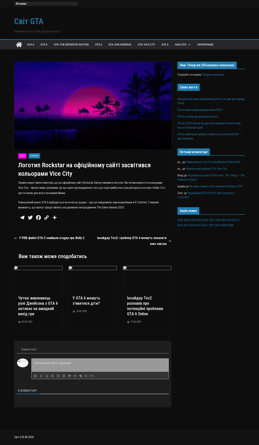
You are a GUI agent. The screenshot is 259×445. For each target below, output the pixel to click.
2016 (180, 225)
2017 (237, 220)
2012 (205, 225)
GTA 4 (98, 44)
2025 (186, 220)
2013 (199, 225)
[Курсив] (41, 375)
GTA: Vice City (146, 44)
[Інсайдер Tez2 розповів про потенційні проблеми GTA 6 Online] (147, 269)
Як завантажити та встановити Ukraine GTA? (216, 186)
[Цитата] (69, 375)
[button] (188, 44)
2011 (211, 225)
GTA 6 (30, 44)
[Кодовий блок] (75, 375)
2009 (224, 225)
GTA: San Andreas (119, 44)
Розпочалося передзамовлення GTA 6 (200, 110)
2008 (230, 225)
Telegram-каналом (213, 74)
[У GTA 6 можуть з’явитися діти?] (93, 269)
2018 (230, 220)
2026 (180, 220)
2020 (218, 220)
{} (86, 375)
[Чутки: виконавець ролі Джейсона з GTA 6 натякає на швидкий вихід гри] (38, 269)
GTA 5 (43, 44)
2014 (193, 225)
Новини (34, 156)
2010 (218, 225)
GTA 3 (164, 44)
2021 (211, 220)
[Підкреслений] (47, 375)
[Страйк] (52, 375)
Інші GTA (180, 44)
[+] (91, 375)
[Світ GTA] (19, 44)
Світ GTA (29, 21)
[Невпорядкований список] (64, 375)
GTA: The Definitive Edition (71, 44)
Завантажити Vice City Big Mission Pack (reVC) (213, 162)
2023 (199, 220)
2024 (193, 220)
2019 (224, 220)
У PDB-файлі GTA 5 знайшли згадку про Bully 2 (51, 238)
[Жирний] (35, 375)
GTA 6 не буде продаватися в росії (198, 116)
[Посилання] (81, 375)
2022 (205, 220)
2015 (186, 225)
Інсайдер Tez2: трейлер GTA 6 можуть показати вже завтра (132, 241)
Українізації (205, 44)
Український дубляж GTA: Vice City (206, 168)
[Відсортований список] (58, 375)
